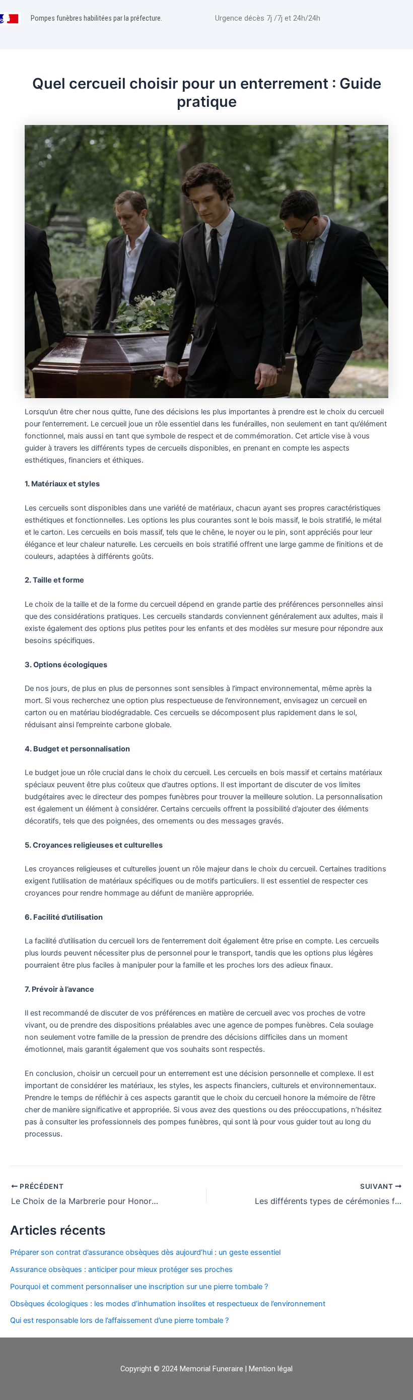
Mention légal (271, 1368)
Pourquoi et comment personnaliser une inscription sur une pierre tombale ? (139, 1286)
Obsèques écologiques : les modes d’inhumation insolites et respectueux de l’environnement (167, 1303)
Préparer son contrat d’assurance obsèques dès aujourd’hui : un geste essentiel (145, 1252)
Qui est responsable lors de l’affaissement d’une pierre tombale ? (119, 1320)
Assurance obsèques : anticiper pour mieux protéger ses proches (121, 1269)
